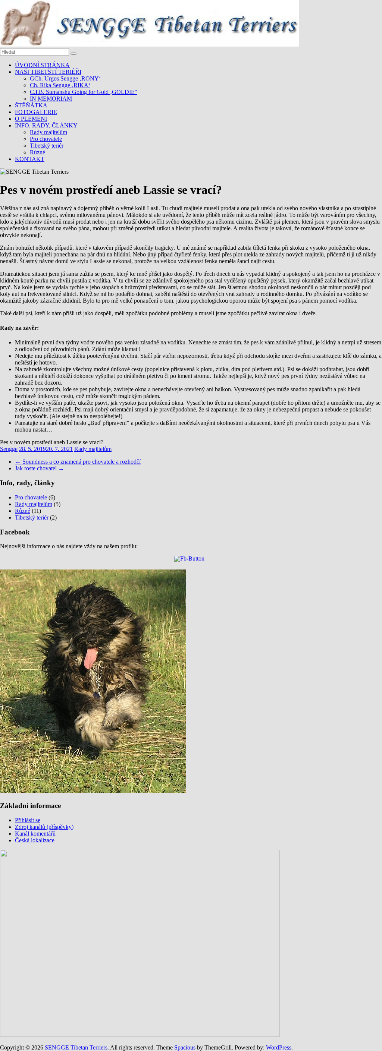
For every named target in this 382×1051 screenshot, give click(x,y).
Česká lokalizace (34, 840)
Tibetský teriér (46, 145)
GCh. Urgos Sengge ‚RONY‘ (65, 78)
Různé (37, 152)
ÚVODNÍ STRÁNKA (42, 65)
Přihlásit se (27, 820)
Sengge (9, 449)
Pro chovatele (46, 139)
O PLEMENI (31, 119)
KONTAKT (29, 159)
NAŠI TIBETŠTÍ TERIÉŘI (48, 72)
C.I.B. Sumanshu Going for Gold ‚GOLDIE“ (83, 92)
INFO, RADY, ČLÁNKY (46, 125)
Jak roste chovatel (39, 468)
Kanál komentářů (35, 833)
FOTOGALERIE (36, 112)
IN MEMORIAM (51, 98)
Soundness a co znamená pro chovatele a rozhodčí (78, 461)
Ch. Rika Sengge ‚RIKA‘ (60, 85)
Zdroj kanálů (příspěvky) (44, 827)
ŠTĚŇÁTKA (31, 105)
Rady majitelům (48, 132)
